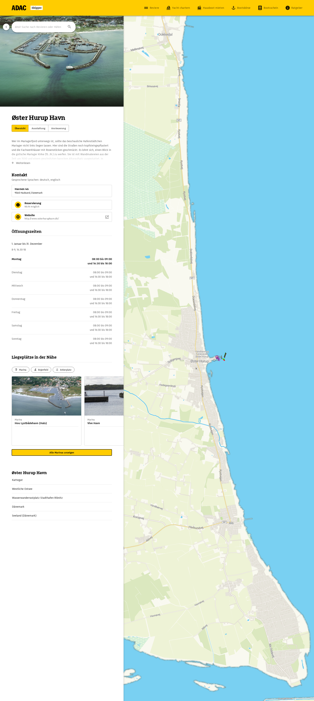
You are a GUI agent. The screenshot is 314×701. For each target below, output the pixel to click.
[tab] (20, 128)
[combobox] (44, 26)
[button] (69, 27)
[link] (62, 480)
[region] (157, 350)
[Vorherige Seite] (6, 27)
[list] (62, 498)
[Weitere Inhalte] (116, 411)
